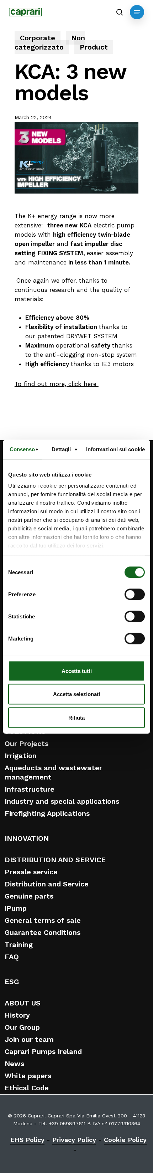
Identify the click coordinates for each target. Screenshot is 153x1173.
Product (94, 47)
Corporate (37, 38)
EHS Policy (27, 1139)
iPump (16, 908)
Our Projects (26, 743)
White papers (28, 1075)
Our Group (22, 1027)
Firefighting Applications (47, 813)
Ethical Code (27, 1088)
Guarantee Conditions (42, 932)
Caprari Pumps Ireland (43, 1051)
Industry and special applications (62, 801)
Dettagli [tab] (61, 449)
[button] (137, 12)
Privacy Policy (74, 1139)
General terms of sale (43, 920)
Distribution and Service (47, 884)
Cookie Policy (125, 1139)
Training (19, 944)
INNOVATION (27, 838)
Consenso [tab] (22, 449)
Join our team (29, 1039)
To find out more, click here (57, 383)
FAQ (12, 956)
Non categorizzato (50, 42)
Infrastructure (29, 789)
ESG (12, 981)
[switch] (135, 594)
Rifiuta (76, 717)
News (14, 1063)
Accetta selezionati (76, 694)
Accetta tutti (77, 671)
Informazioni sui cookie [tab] (115, 449)
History (17, 1015)
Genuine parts (29, 896)
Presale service (31, 872)
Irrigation (21, 755)
